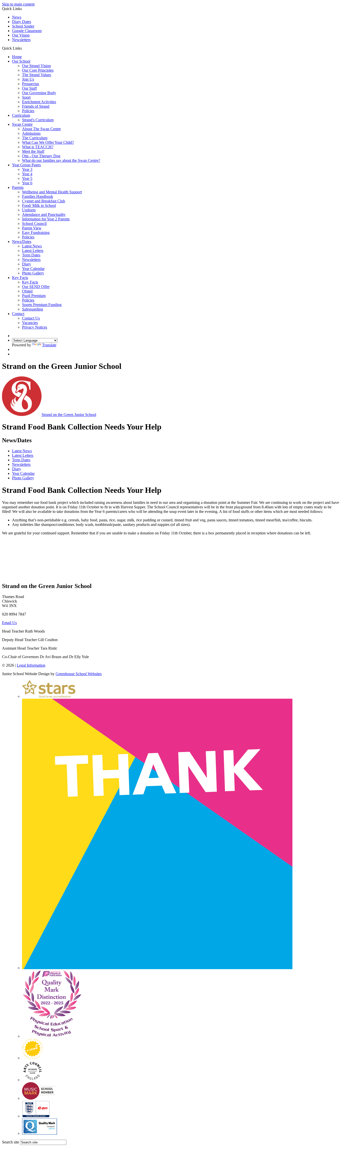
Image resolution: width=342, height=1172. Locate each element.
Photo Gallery (33, 273)
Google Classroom (27, 31)
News (16, 17)
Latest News (32, 246)
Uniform (29, 210)
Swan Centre (22, 124)
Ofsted (27, 291)
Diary (26, 264)
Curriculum (21, 115)
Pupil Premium (34, 296)
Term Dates (31, 255)
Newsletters (21, 40)
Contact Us (31, 318)
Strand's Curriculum (38, 120)
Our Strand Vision (36, 66)
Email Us (9, 623)
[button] (24, 48)
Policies (28, 111)
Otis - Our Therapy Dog (41, 156)
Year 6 (27, 183)
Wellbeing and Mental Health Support (52, 192)
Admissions (31, 133)
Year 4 (27, 174)
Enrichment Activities (39, 102)
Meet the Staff (33, 151)
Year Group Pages (26, 165)
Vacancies (30, 323)
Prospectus (30, 84)
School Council (34, 223)
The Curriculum (34, 138)
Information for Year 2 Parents (46, 219)
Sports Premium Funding (42, 305)
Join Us (28, 79)
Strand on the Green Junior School (69, 414)
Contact (18, 314)
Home (17, 57)
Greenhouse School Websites (79, 674)
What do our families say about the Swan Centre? (61, 160)
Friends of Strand (35, 106)
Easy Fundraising (36, 232)
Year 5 (27, 178)
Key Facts (20, 277)
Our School (21, 61)
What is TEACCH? (37, 147)
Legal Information (31, 665)
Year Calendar (33, 268)
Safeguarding (32, 309)
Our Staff (29, 88)
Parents (18, 187)
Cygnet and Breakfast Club (43, 201)
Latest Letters (32, 250)
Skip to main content (18, 4)
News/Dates (21, 241)
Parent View (32, 228)
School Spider (23, 26)
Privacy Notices (34, 327)
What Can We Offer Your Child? (48, 142)
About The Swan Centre (41, 129)
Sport (26, 97)
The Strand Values (36, 75)
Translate (49, 345)
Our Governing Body (39, 93)
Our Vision (21, 35)
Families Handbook (37, 196)
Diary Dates (21, 22)
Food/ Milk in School (39, 205)
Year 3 (27, 169)
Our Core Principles (38, 70)
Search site (10, 1142)
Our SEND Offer (36, 286)
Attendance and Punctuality (44, 214)
